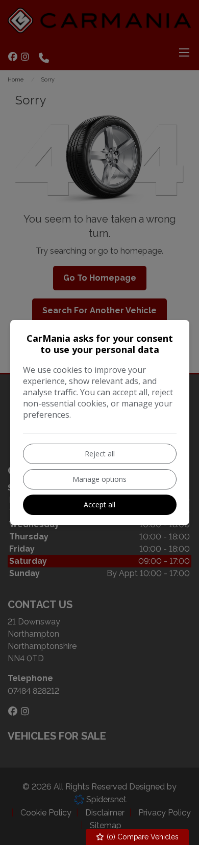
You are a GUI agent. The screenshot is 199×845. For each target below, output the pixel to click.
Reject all (100, 453)
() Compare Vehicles (142, 837)
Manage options (99, 479)
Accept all (99, 504)
